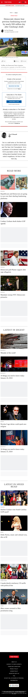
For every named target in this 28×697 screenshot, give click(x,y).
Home (11, 12)
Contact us (17, 123)
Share (4, 61)
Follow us (17, 61)
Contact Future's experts (14, 664)
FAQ (14, 675)
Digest (16, 12)
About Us (14, 661)
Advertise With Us (14, 673)
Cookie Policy (14, 671)
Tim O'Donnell (9, 30)
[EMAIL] (10, 136)
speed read (14, 15)
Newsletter (24, 61)
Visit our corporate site (19, 691)
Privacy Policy (14, 668)
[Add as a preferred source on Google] (14, 685)
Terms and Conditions (14, 666)
